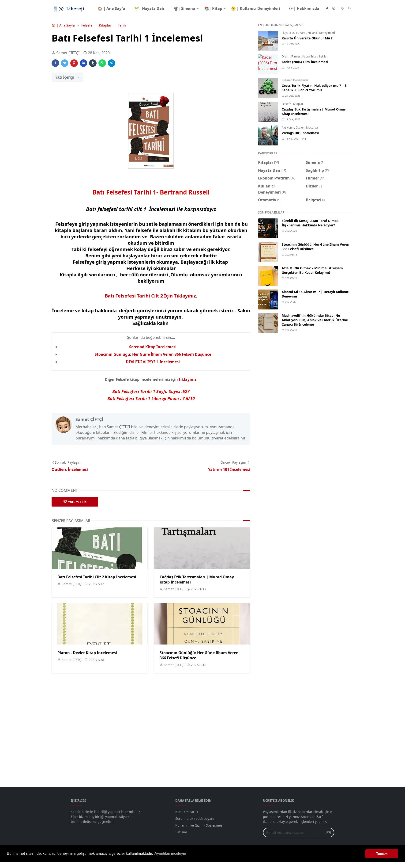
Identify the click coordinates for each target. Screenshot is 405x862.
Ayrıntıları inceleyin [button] (170, 853)
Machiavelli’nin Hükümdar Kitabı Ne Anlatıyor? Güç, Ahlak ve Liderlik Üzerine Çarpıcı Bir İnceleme (315, 320)
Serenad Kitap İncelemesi (152, 346)
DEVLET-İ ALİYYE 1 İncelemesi (153, 361)
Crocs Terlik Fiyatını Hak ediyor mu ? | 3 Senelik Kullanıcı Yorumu (314, 87)
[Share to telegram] (111, 63)
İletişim (181, 832)
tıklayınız (188, 379)
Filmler (296, 56)
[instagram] (333, 8)
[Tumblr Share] (93, 63)
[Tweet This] (64, 63)
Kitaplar (298, 104)
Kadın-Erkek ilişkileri (315, 56)
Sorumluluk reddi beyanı (194, 818)
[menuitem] (111, 8)
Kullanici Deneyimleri (321, 33)
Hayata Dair (290, 33)
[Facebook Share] (55, 63)
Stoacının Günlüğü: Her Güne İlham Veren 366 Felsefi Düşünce (153, 354)
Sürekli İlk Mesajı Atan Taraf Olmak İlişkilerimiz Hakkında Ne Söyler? (310, 222)
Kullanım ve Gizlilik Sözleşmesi (199, 825)
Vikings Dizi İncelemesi (300, 133)
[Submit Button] (328, 832)
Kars (303, 33)
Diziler (300, 128)
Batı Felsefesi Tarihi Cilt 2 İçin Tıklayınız (150, 296)
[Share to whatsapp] (102, 63)
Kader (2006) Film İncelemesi (305, 62)
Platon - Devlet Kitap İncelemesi (87, 652)
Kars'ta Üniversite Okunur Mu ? (307, 38)
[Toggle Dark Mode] (342, 8)
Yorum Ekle (77, 502)
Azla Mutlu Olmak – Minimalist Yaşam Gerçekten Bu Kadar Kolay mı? (312, 270)
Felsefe (287, 104)
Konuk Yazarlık (186, 811)
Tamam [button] (381, 853)
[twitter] (327, 8)
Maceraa (312, 128)
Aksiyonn (288, 128)
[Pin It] (74, 63)
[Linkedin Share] (83, 63)
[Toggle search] (349, 8)
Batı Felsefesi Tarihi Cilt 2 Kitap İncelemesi (96, 577)
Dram (286, 56)
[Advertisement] (305, 557)
